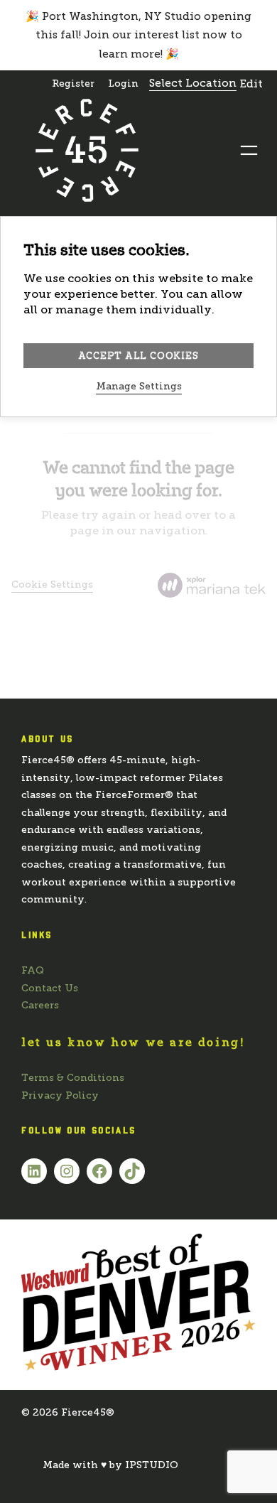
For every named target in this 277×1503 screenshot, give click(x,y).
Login (123, 83)
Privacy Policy (60, 1095)
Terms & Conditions (72, 1078)
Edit (251, 83)
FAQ (32, 970)
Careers (40, 1005)
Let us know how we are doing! (133, 1042)
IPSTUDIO (151, 1465)
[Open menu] (249, 150)
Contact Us (49, 988)
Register (73, 83)
